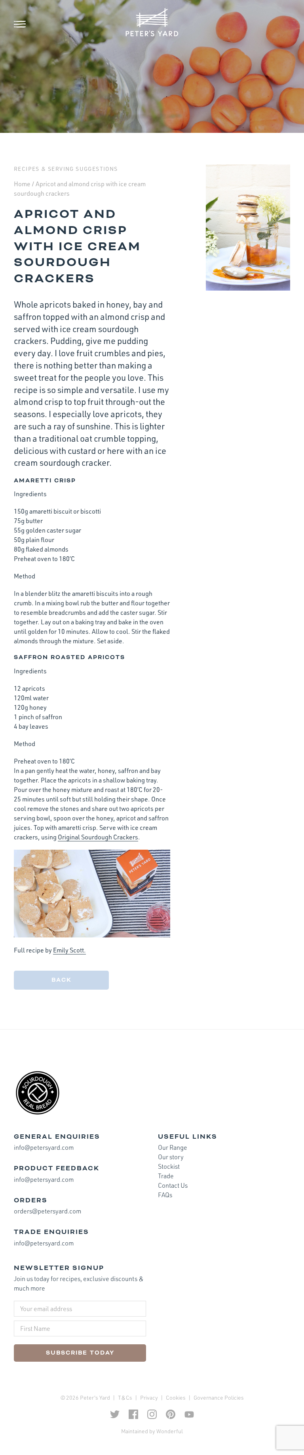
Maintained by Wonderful (152, 1431)
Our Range (172, 1147)
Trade (166, 1176)
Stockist (169, 1166)
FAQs (165, 1195)
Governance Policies (219, 1397)
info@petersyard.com (44, 1147)
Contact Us (173, 1185)
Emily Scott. (69, 950)
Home (22, 184)
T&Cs (125, 1397)
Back (61, 980)
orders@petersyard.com (47, 1211)
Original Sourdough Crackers (98, 837)
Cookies (176, 1397)
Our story (171, 1157)
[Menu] (26, 24)
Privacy (149, 1397)
